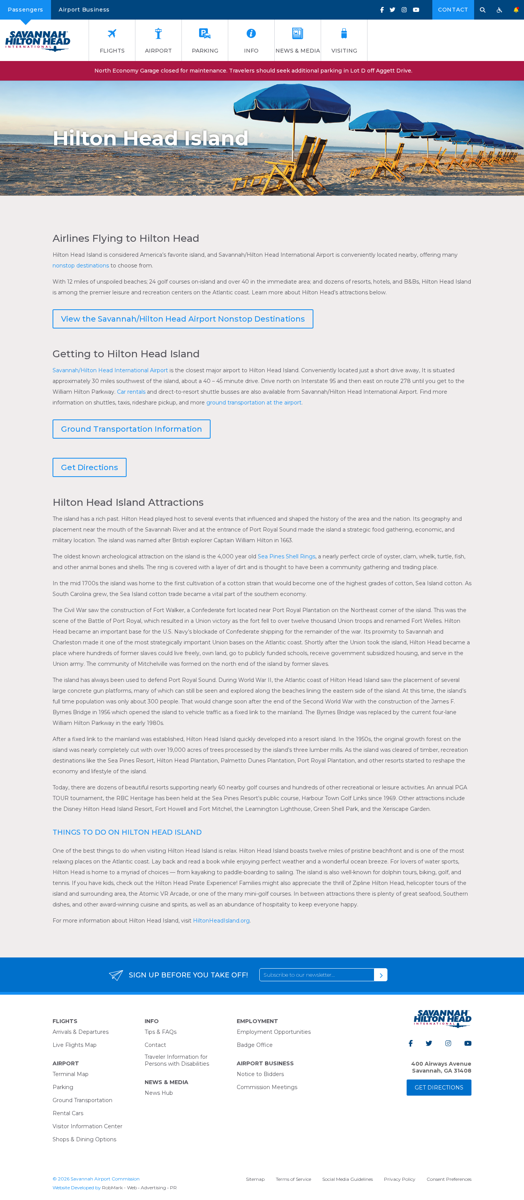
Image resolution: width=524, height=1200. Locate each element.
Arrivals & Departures (81, 1031)
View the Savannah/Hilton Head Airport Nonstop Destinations (183, 319)
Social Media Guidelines (347, 1179)
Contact (453, 9)
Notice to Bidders (260, 1074)
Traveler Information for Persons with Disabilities (177, 1060)
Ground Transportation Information (131, 429)
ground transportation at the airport (254, 402)
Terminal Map (71, 1074)
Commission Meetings (267, 1087)
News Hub (159, 1092)
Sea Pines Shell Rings (286, 556)
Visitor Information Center (87, 1126)
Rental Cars (68, 1113)
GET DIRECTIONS (439, 1087)
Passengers (25, 9)
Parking (205, 50)
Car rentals (131, 391)
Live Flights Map (75, 1045)
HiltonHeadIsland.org (221, 920)
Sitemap (255, 1179)
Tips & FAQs (160, 1031)
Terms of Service (293, 1179)
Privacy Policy (399, 1179)
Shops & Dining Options (84, 1139)
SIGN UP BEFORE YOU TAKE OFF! (188, 975)
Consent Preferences (449, 1179)
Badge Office (255, 1045)
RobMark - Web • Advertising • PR (139, 1187)
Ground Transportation (82, 1100)
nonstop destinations (81, 265)
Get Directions (89, 467)
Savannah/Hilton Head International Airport (110, 370)
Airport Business (84, 9)
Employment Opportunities (274, 1031)
